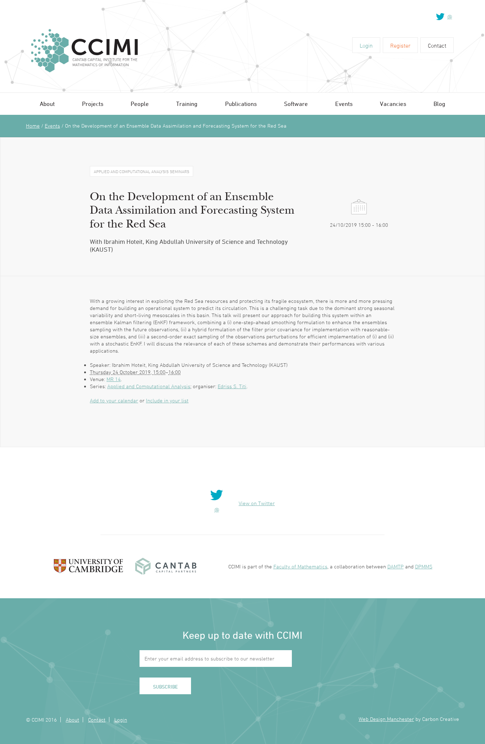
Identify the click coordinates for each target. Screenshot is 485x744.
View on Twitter (257, 503)
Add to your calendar (114, 400)
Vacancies (393, 103)
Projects (92, 103)
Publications (241, 103)
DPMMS (423, 566)
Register (400, 45)
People (140, 103)
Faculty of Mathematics (300, 566)
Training (186, 103)
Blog (439, 103)
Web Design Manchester (386, 719)
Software (296, 103)
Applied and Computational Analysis (148, 386)
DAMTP (395, 566)
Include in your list (167, 400)
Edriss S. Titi (232, 386)
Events (344, 103)
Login (366, 45)
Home (33, 126)
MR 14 (114, 379)
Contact (437, 45)
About (47, 103)
